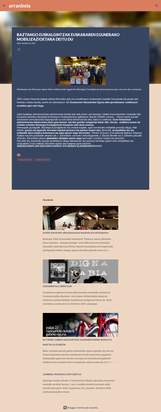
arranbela (20, 6)
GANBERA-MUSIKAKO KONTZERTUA (62, 374)
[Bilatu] (35, 5)
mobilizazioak (42, 160)
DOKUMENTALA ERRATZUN (57, 286)
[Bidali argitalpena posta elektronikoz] (19, 156)
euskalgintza (25, 160)
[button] (19, 50)
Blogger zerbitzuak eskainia (82, 407)
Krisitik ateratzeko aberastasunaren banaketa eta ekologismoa (75, 233)
